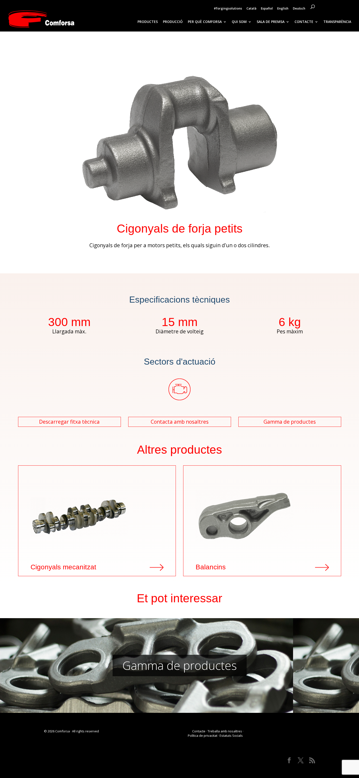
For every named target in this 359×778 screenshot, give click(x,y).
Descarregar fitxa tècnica (69, 421)
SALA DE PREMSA (271, 22)
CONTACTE (304, 22)
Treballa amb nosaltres (225, 731)
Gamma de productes (290, 421)
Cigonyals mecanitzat (63, 567)
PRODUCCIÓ (173, 22)
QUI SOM (239, 22)
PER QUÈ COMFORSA (205, 22)
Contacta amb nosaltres (180, 421)
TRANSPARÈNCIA (337, 22)
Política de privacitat (202, 735)
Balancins (211, 567)
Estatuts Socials (231, 735)
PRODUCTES (147, 22)
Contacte (198, 731)
